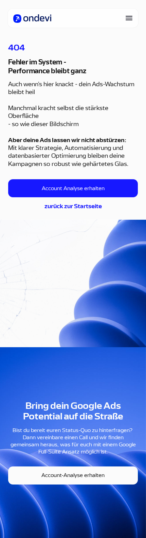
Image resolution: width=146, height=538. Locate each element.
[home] (32, 18)
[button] (126, 18)
